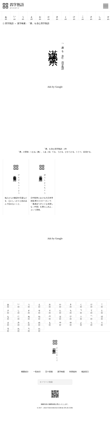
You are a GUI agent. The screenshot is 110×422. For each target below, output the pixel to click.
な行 (8, 315)
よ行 (81, 321)
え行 (32, 16)
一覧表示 (37, 372)
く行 (66, 16)
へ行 (92, 315)
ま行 (8, 321)
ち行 (71, 309)
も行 (50, 321)
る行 (8, 327)
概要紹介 (25, 372)
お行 (40, 16)
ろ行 (29, 327)
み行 (18, 321)
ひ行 (71, 315)
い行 (14, 16)
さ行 (91, 16)
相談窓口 (85, 372)
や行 (60, 321)
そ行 (50, 309)
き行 (57, 16)
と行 (102, 309)
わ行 (39, 327)
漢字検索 (61, 372)
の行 (50, 315)
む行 (29, 321)
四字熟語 (17, 5)
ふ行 (81, 315)
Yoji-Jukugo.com (54, 408)
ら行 (92, 321)
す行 (29, 309)
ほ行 (102, 315)
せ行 (39, 309)
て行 (92, 309)
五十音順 (49, 372)
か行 (49, 16)
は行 (60, 315)
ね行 (39, 315)
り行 (102, 321)
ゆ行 (71, 321)
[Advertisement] (29, 111)
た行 (60, 309)
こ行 (83, 16)
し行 (100, 16)
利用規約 (73, 372)
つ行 (81, 309)
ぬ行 (29, 315)
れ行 (18, 327)
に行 (18, 315)
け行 (74, 16)
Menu (105, 6)
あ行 (6, 16)
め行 (39, 321)
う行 (23, 16)
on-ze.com (68, 408)
